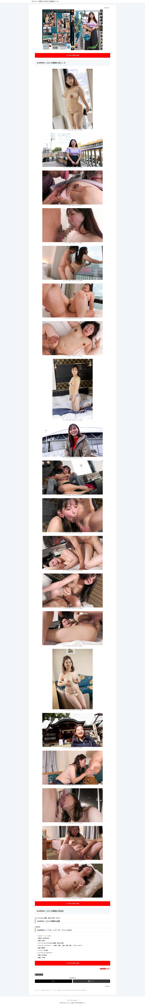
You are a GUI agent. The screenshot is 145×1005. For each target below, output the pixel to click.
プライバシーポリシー (72, 1000)
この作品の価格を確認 (72, 55)
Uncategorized (40, 974)
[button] (91, 981)
